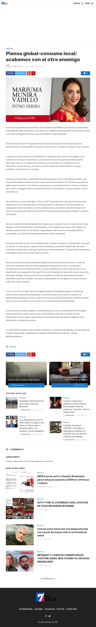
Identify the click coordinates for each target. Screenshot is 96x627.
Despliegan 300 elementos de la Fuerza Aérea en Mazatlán (31, 404)
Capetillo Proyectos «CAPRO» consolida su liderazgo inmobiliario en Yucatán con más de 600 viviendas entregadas (74, 431)
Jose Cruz (17, 66)
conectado (27, 461)
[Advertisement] (48, 24)
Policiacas (50, 609)
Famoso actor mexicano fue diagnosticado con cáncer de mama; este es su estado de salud (62, 532)
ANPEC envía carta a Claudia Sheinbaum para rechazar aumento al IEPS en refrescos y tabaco (63, 479)
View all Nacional (47, 579)
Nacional (9, 48)
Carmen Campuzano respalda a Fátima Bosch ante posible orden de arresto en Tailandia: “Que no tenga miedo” (76, 406)
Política (60, 609)
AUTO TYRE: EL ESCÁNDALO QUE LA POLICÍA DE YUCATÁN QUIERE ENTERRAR (62, 504)
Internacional (26, 609)
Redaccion (25, 410)
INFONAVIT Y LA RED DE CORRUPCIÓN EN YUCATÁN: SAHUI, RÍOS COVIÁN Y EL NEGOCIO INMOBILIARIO (63, 558)
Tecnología (71, 609)
